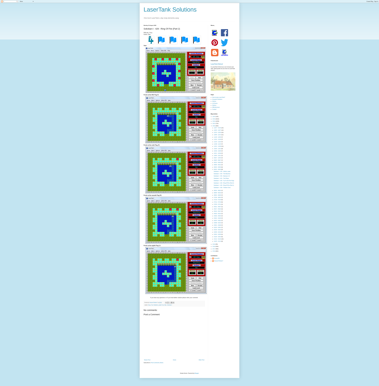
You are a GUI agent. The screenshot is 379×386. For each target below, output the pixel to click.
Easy (149, 305)
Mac (165, 305)
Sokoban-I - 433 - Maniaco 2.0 (222, 176)
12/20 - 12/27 (217, 130)
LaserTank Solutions (170, 9)
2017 (214, 249)
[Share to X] (170, 303)
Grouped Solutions (217, 99)
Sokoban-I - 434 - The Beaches (222, 173)
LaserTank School (217, 64)
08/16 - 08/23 (217, 190)
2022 (214, 121)
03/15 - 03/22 (217, 220)
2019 (214, 244)
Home (174, 360)
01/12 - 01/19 (217, 239)
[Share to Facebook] (172, 303)
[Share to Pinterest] (173, 303)
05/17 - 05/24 (217, 209)
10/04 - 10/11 (217, 155)
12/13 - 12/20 (217, 132)
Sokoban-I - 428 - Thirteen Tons (222, 187)
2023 (214, 119)
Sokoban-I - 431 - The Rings (221, 178)
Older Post (201, 360)
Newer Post (147, 360)
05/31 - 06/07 (217, 206)
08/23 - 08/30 (217, 169)
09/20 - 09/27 (217, 160)
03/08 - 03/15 (217, 223)
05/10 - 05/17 (217, 211)
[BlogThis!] (168, 303)
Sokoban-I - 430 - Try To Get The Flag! (224, 180)
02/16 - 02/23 (217, 229)
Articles (214, 101)
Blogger (197, 373)
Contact (214, 109)
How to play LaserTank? (218, 97)
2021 (214, 123)
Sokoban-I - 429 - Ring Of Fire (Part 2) (224, 183)
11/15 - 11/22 (217, 141)
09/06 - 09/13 (217, 164)
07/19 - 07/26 (217, 199)
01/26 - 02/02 (217, 236)
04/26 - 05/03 (217, 216)
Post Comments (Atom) (157, 362)
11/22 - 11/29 (217, 139)
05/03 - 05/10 (217, 213)
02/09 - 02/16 (217, 232)
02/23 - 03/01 (217, 227)
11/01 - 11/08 (217, 146)
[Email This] (166, 303)
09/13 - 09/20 (217, 162)
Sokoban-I (169, 305)
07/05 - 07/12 (217, 204)
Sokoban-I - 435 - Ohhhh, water (222, 171)
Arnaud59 (217, 258)
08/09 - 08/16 (217, 192)
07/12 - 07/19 (217, 202)
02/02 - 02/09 (217, 234)
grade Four (161, 305)
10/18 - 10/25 (217, 151)
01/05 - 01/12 (217, 241)
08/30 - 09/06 (217, 167)
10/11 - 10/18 (217, 153)
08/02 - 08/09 (217, 195)
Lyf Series (215, 103)
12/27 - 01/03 (217, 128)
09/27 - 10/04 (217, 158)
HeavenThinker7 (218, 261)
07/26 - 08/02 (217, 197)
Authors (214, 105)
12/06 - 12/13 (217, 134)
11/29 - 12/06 (217, 137)
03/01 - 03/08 (217, 225)
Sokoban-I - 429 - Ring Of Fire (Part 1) (224, 185)
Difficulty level (216, 107)
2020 (214, 126)
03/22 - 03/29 (217, 218)
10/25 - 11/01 (217, 148)
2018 (214, 246)
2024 (214, 116)
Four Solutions (154, 305)
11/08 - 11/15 (217, 144)
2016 (214, 251)
